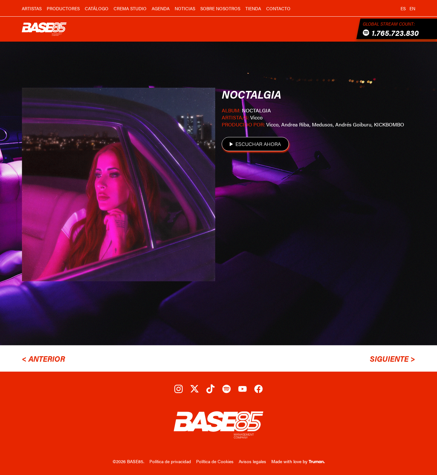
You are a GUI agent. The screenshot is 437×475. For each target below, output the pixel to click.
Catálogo (96, 8)
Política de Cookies (215, 461)
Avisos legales (252, 461)
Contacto (278, 8)
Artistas (32, 8)
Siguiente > (392, 358)
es (403, 8)
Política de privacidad (170, 461)
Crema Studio (130, 8)
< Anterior (43, 358)
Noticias (185, 8)
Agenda (161, 8)
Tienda (253, 8)
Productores (63, 8)
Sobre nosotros (220, 8)
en (412, 8)
